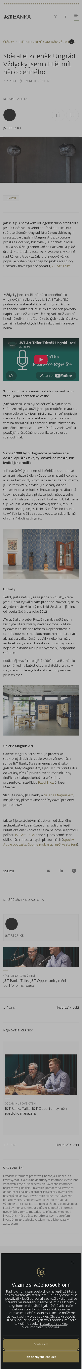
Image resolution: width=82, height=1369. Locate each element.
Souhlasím (41, 1344)
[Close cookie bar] (72, 1262)
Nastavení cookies (53, 1323)
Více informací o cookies (40, 1327)
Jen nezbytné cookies (41, 1357)
